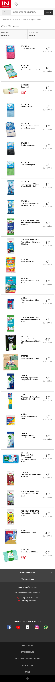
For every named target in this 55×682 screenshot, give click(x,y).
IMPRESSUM (27, 645)
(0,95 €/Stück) (47, 555)
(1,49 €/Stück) (47, 71)
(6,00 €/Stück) (47, 342)
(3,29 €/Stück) (47, 226)
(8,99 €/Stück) (47, 458)
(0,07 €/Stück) (47, 439)
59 (49, 319)
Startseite (6, 20)
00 (49, 338)
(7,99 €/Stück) (47, 265)
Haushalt (15, 20)
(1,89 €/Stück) (47, 187)
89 (48, 183)
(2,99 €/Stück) (47, 110)
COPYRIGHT (27, 665)
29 (49, 222)
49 (48, 67)
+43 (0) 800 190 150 (29, 598)
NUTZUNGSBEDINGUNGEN (27, 659)
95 (49, 551)
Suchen (48, 12)
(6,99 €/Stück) (47, 400)
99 (49, 48)
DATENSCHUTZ (27, 652)
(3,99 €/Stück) (47, 51)
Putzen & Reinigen (28, 20)
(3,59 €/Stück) (47, 323)
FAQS (27, 672)
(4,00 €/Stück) (47, 536)
